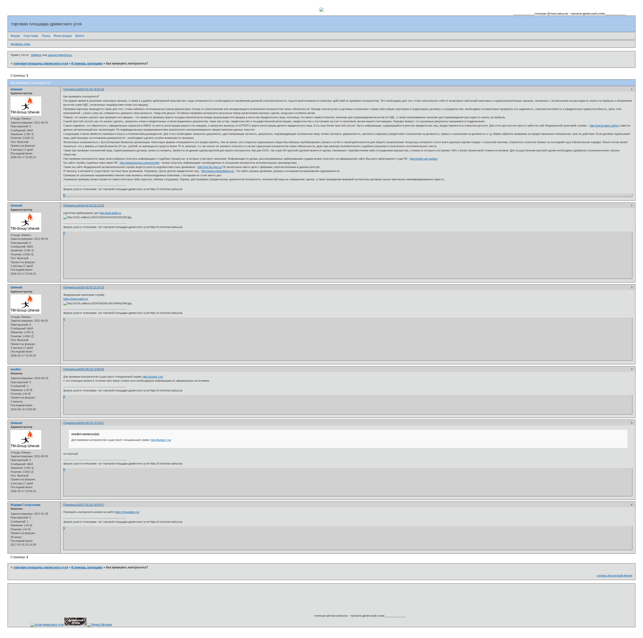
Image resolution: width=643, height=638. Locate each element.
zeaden (16, 369)
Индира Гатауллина (25, 505)
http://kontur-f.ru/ (153, 376)
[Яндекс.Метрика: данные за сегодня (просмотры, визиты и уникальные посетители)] (99, 625)
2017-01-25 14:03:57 (91, 504)
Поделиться (71, 89)
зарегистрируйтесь (60, 54)
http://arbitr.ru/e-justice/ (424, 158)
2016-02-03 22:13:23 (91, 205)
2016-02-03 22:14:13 (91, 287)
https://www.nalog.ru (75, 298)
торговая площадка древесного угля (40, 63)
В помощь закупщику (87, 63)
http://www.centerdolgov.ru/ (217, 170)
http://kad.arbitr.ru (110, 212)
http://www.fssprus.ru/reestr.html (139, 162)
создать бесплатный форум (614, 575)
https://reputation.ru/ (127, 511)
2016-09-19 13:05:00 (91, 369)
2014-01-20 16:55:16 (91, 89)
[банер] (75, 624)
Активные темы (20, 43)
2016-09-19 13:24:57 (91, 422)
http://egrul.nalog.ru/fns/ (604, 125)
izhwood (16, 89)
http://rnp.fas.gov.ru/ (209, 166)
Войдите (36, 54)
